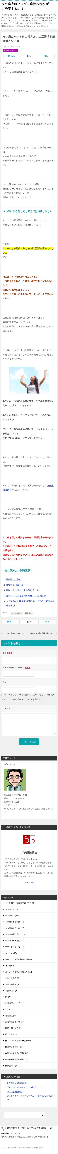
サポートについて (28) (14, 947)
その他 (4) (9, 965)
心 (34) (8, 1009)
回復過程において (10, 50)
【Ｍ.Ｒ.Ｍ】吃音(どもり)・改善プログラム (25, 1087)
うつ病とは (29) (12, 915)
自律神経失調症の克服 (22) (16, 1053)
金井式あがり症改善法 (16, 1083)
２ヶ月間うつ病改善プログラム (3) (20, 903)
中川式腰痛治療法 (14, 1092)
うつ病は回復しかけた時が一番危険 (16, 633)
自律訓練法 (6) (11, 1066)
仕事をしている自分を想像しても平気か (26, 596)
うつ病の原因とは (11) (14, 928)
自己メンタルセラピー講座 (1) (18, 1040)
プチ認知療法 (16, 613)
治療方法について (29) (14, 1022)
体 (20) (8, 997)
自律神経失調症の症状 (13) (16, 1059)
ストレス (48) (11, 953)
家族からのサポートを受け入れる (22, 590)
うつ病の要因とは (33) (14, 940)
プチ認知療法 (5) (12, 984)
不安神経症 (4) (11, 991)
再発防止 (28, 613)
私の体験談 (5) (11, 1034)
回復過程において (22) (14, 1003)
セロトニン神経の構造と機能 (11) (19, 959)
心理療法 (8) (10, 1016)
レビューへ (30, 882)
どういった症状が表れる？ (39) (18, 972)
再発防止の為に (13, 579)
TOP (28, 1128)
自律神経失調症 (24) (13, 1047)
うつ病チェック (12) (13, 909)
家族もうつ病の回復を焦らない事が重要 (43, 633)
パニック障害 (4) (12, 978)
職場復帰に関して (15, 585)
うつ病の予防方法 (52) (14, 922)
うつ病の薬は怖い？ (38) (15, 934)
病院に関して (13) (13, 1028)
